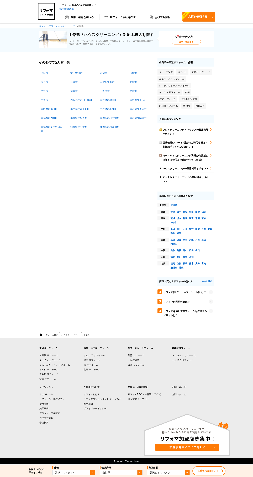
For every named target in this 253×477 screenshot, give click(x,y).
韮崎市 (74, 82)
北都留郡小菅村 (78, 126)
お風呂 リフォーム (49, 355)
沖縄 (181, 267)
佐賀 (179, 263)
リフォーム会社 (123, 17)
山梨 (197, 228)
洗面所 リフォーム (49, 374)
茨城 (173, 218)
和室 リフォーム (92, 360)
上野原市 (105, 91)
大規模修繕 (133, 360)
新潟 (173, 228)
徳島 (173, 256)
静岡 (173, 233)
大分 (197, 263)
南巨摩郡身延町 (138, 100)
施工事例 (44, 408)
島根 (179, 250)
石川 (185, 228)
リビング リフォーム (94, 355)
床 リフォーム (91, 364)
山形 (197, 211)
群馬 (185, 218)
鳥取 (173, 250)
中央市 (44, 100)
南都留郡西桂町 (49, 117)
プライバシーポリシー (95, 408)
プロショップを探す (49, 413)
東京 (204, 218)
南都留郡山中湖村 (109, 117)
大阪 (191, 239)
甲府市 (44, 73)
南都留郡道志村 (138, 109)
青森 (173, 211)
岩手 (179, 211)
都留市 (103, 73)
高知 (191, 256)
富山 (179, 228)
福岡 (173, 263)
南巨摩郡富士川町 (80, 109)
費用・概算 (82, 17)
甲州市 (133, 91)
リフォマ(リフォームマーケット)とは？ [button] (185, 292)
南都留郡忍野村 (78, 117)
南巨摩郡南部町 (49, 109)
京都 (185, 239)
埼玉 (191, 218)
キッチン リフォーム (50, 360)
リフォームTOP (51, 334)
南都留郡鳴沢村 (138, 117)
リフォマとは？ (92, 394)
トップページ (46, 394)
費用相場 (44, 403)
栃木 (179, 218)
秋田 (191, 211)
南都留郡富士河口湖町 (51, 129)
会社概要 (44, 422)
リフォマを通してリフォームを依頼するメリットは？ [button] (185, 313)
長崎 (185, 263)
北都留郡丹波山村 (109, 126)
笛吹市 (74, 91)
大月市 (44, 82)
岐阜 (210, 228)
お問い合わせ (179, 394)
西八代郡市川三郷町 (81, 100)
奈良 (204, 239)
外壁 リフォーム (136, 355)
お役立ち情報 (162, 17)
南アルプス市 (107, 82)
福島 (204, 211)
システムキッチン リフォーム (54, 364)
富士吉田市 (76, 73)
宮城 (185, 211)
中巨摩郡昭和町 (108, 109)
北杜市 (133, 82)
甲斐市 (44, 91)
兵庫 (197, 239)
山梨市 (133, 73)
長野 (204, 228)
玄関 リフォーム (136, 364)
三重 (173, 239)
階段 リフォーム (92, 369)
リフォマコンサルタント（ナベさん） (103, 398)
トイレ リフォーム (49, 369)
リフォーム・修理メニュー (53, 398)
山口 (197, 250)
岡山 (185, 250)
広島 (191, 250)
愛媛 (185, 256)
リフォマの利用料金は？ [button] (177, 301)
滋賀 (179, 239)
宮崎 (204, 263)
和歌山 (174, 243)
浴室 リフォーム (47, 378)
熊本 (191, 263)
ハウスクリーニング (70, 334)
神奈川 (174, 222)
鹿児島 (174, 267)
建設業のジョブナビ (138, 398)
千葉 (197, 218)
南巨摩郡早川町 (108, 100)
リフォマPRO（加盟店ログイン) (144, 394)
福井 (191, 228)
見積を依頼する (194, 15)
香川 (179, 256)
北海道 (174, 205)
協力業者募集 (66, 9)
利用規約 (88, 403)
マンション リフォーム (184, 355)
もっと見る (207, 281)
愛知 (179, 233)
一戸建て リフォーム (182, 360)
